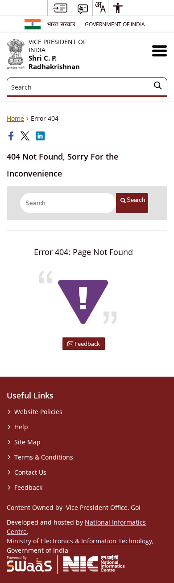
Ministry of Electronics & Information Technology (79, 541)
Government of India (115, 24)
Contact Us (30, 472)
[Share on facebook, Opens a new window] (12, 136)
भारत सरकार (61, 24)
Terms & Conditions (43, 457)
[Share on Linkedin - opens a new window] (41, 136)
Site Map (27, 442)
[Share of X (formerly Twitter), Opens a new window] (26, 136)
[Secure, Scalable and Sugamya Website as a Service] (29, 563)
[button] (159, 50)
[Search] (157, 87)
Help (21, 427)
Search (136, 200)
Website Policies (38, 411)
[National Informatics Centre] (94, 563)
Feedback (86, 344)
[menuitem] (60, 8)
